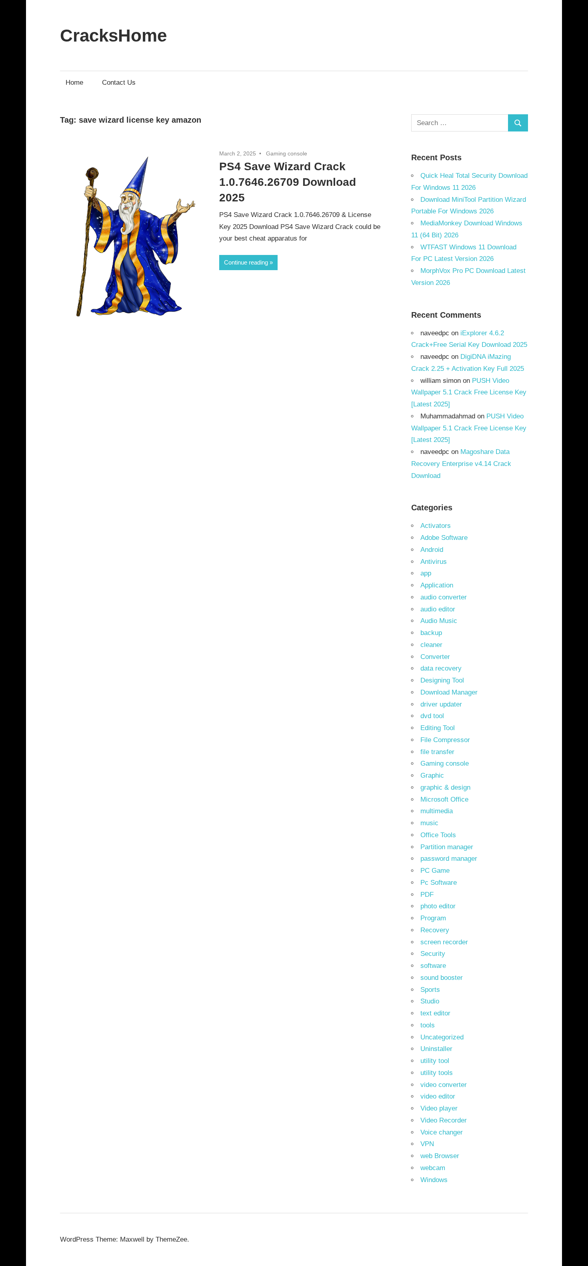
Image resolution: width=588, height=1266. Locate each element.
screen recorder (444, 942)
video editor (437, 1096)
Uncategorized (442, 1037)
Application (436, 585)
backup (431, 633)
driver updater (441, 704)
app (425, 573)
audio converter (443, 597)
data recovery (441, 668)
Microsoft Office (444, 799)
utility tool (434, 1061)
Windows (434, 1180)
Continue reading (246, 262)
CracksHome (113, 35)
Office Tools (438, 835)
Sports (430, 989)
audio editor (437, 609)
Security (432, 953)
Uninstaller (436, 1049)
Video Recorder (443, 1120)
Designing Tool (442, 680)
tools (427, 1025)
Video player (439, 1108)
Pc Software (438, 882)
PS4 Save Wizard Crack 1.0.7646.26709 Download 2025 (287, 182)
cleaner (431, 645)
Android (431, 549)
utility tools (436, 1073)
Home (74, 82)
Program (433, 918)
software (433, 965)
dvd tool (432, 716)
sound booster (441, 977)
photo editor (438, 906)
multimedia (436, 811)
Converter (435, 657)
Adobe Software (444, 537)
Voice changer (441, 1132)
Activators (435, 525)
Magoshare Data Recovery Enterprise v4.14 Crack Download (461, 464)
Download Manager (449, 692)
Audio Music (438, 621)
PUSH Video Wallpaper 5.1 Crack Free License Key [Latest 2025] (468, 392)
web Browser (439, 1156)
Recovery (434, 930)
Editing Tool (437, 728)
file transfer (437, 752)
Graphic (432, 775)
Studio (429, 1001)
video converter (443, 1085)
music (429, 823)
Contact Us (119, 82)
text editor (435, 1013)
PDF (427, 894)
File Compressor (445, 740)
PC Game (435, 870)
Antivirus (433, 561)
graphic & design (445, 787)
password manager (448, 858)
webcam (432, 1168)
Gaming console (286, 153)
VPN (427, 1144)
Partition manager (446, 847)
